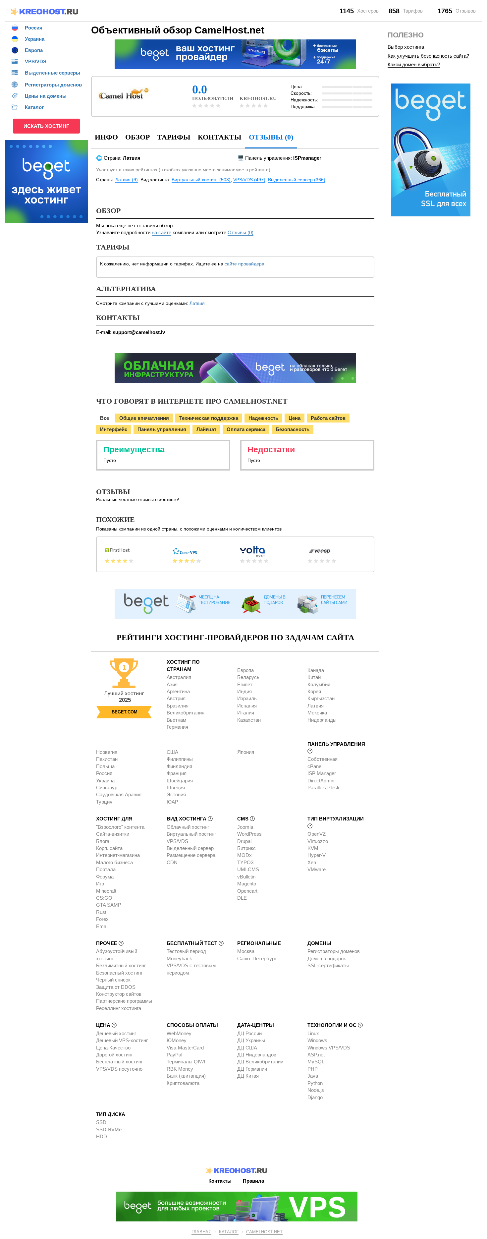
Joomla (245, 827)
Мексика (317, 712)
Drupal (244, 841)
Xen (311, 862)
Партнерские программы (124, 1001)
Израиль (247, 698)
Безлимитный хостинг (121, 965)
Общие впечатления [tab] (144, 418)
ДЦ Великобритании (260, 1061)
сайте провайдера (244, 263)
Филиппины (180, 759)
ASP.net (316, 1054)
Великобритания (185, 712)
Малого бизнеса (114, 862)
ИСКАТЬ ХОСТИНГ (46, 126)
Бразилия (178, 705)
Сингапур (106, 787)
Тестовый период (186, 951)
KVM (312, 848)
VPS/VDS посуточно (119, 1069)
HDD (101, 1136)
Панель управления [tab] (161, 429)
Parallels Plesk (323, 787)
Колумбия (318, 684)
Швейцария (180, 780)
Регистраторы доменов (333, 951)
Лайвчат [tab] (206, 429)
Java (312, 1076)
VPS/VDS (177, 841)
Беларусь (248, 677)
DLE (242, 898)
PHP (312, 1069)
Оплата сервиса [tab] (246, 429)
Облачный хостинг (188, 827)
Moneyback (179, 958)
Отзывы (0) (240, 232)
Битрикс (246, 848)
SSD (101, 1122)
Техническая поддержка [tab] (208, 418)
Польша (105, 766)
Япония (245, 752)
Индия (244, 691)
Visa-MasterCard (185, 1047)
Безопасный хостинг (119, 973)
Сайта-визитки (112, 834)
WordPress (249, 834)
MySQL (315, 1061)
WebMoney (179, 1033)
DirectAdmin (320, 780)
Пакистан (107, 759)
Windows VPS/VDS (328, 1047)
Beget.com (124, 711)
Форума (105, 876)
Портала (106, 869)
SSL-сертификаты (328, 965)
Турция (104, 802)
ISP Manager (321, 773)
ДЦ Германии (252, 1069)
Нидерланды (322, 720)
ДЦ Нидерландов (256, 1054)
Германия (177, 727)
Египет (244, 684)
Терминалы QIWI (186, 1061)
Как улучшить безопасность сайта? (428, 56)
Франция (177, 773)
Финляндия (179, 766)
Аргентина (178, 691)
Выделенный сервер (190, 848)
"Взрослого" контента (120, 827)
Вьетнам (176, 720)
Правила (253, 1181)
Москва (245, 951)
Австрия (176, 698)
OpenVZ (316, 834)
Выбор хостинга (406, 47)
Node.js (315, 1090)
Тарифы (173, 137)
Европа (245, 670)
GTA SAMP (108, 905)
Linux (313, 1033)
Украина (105, 780)
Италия (245, 712)
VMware (316, 869)
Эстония (176, 794)
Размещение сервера (191, 855)
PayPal (174, 1054)
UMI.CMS (248, 869)
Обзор (137, 137)
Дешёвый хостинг (116, 1033)
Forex (102, 919)
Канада (315, 670)
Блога (102, 841)
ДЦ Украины (251, 1040)
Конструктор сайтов (118, 994)
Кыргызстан (321, 698)
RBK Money (180, 1069)
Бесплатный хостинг (119, 1061)
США (172, 752)
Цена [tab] (294, 418)
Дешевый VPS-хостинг (122, 1040)
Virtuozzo (317, 841)
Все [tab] (104, 418)
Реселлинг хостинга (118, 1008)
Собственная (322, 759)
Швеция (176, 787)
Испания (247, 705)
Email (102, 926)
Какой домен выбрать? (414, 64)
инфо (106, 137)
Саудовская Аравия (118, 794)
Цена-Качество (113, 1047)
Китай (314, 677)
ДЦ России (249, 1033)
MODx (244, 855)
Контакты (220, 137)
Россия (104, 773)
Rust (101, 912)
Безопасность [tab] (292, 429)
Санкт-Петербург (256, 958)
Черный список (113, 980)
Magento (246, 883)
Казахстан (249, 720)
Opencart (247, 891)
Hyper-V (316, 855)
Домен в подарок (326, 958)
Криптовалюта (183, 1083)
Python (315, 1083)
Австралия (179, 677)
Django (315, 1097)
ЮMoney (177, 1040)
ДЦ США (247, 1047)
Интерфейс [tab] (113, 429)
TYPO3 (245, 862)
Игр (100, 883)
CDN (172, 862)
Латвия (197, 303)
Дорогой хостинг (114, 1054)
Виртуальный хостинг (191, 834)
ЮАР (172, 802)
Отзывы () (271, 137)
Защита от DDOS (115, 987)
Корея (314, 691)
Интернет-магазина (118, 855)
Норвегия (106, 752)
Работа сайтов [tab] (328, 418)
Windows (317, 1040)
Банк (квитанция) (186, 1076)
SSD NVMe (109, 1129)
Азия (172, 684)
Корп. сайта (109, 848)
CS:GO (104, 898)
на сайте (161, 232)
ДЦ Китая (248, 1076)
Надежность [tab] (263, 418)
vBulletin (246, 876)
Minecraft (106, 891)
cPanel (314, 766)
